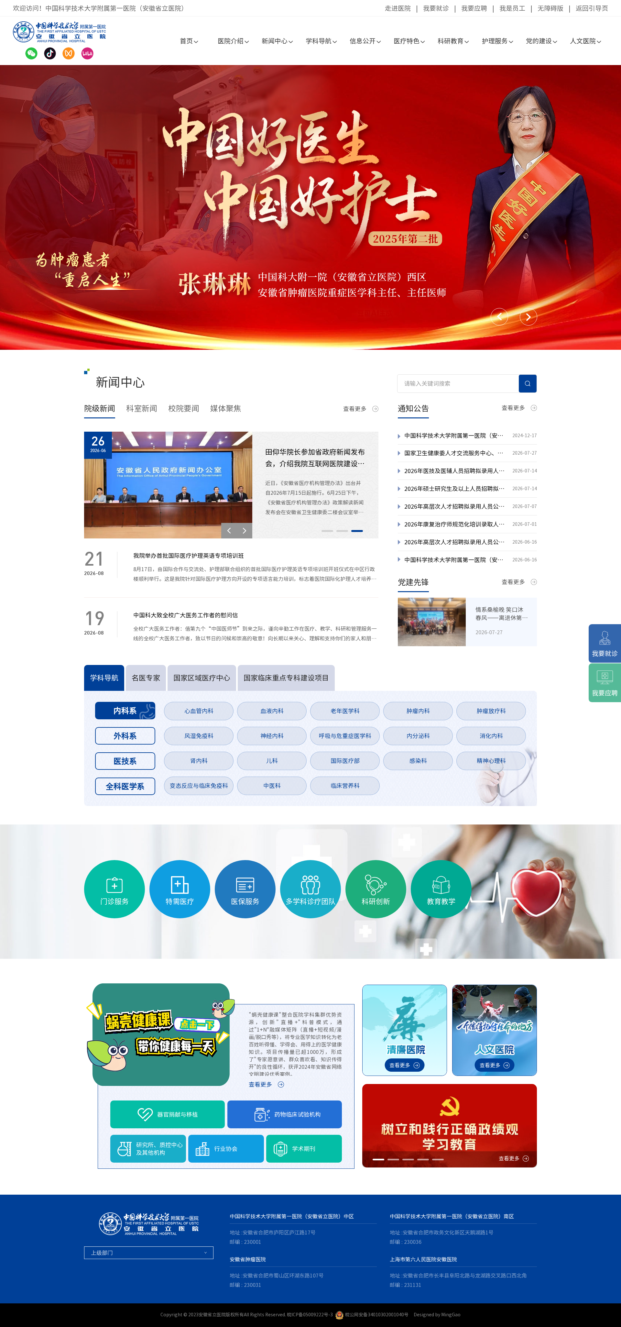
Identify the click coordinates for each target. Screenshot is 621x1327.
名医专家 (146, 677)
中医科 (272, 786)
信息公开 (363, 41)
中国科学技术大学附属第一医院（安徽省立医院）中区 (292, 1216)
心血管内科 (198, 711)
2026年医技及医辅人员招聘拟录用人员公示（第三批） (455, 471)
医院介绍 (231, 41)
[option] (310, 207)
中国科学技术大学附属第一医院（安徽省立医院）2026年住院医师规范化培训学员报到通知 (455, 560)
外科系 (125, 736)
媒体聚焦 (225, 408)
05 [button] (438, 1160)
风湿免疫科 (198, 736)
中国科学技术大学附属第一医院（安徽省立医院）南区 (452, 1216)
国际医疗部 (345, 761)
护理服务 (495, 41)
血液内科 (272, 711)
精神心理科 (491, 761)
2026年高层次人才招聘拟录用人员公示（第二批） (455, 542)
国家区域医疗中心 (201, 677)
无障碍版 (550, 8)
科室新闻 (141, 408)
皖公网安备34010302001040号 (377, 1314)
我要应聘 (474, 8)
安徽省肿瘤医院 (248, 1259)
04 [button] (423, 1160)
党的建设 (539, 41)
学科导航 (319, 41)
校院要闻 (183, 408)
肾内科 (199, 761)
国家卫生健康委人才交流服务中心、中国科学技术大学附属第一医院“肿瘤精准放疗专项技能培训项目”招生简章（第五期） (455, 453)
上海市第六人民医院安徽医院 (423, 1259)
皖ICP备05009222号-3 (310, 1314)
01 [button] (327, 531)
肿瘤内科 (418, 711)
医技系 (125, 761)
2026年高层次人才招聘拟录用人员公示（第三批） (455, 506)
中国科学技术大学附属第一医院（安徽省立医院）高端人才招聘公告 (455, 435)
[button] (499, 317)
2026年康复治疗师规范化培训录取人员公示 (455, 524)
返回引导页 (592, 8)
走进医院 (398, 8)
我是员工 (512, 8)
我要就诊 (436, 8)
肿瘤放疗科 (491, 711)
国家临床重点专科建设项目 (286, 677)
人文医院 (583, 41)
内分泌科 (418, 736)
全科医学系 (125, 786)
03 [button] (357, 531)
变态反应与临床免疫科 (199, 786)
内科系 (125, 710)
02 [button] (342, 531)
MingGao (451, 1314)
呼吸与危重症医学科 (345, 736)
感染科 (418, 761)
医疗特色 (406, 41)
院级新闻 (99, 408)
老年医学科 (345, 711)
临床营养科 (345, 786)
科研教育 (450, 41)
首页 (186, 41)
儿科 (272, 761)
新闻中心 (275, 41)
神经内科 (272, 736)
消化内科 (491, 736)
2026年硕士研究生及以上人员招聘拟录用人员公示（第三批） (455, 489)
